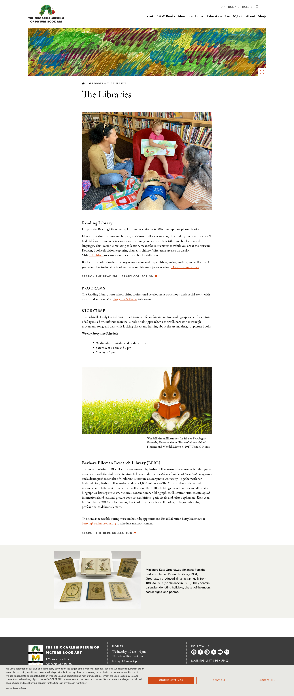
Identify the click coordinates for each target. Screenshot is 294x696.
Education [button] (214, 16)
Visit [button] (149, 16)
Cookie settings (171, 680)
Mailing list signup (208, 661)
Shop (262, 16)
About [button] (250, 16)
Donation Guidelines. (185, 267)
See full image (262, 72)
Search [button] (257, 7)
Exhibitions (96, 255)
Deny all (219, 680)
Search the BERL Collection (107, 533)
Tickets (247, 7)
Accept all (267, 680)
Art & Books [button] (165, 16)
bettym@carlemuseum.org (99, 523)
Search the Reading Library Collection (118, 276)
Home (83, 83)
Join (223, 7)
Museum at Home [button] (191, 16)
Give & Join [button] (234, 16)
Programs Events (125, 299)
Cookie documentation (16, 688)
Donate (233, 7)
